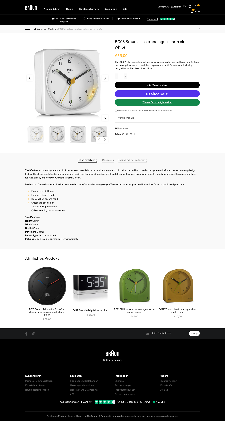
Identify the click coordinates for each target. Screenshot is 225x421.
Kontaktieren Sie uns (35, 385)
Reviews (108, 160)
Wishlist (198, 5)
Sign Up (194, 333)
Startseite (41, 29)
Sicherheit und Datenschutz (84, 389)
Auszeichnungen (123, 385)
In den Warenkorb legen (157, 85)
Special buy (111, 8)
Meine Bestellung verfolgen (38, 381)
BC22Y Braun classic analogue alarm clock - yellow (178, 310)
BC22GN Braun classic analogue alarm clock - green (134, 310)
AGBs (72, 394)
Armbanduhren (52, 8)
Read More (146, 68)
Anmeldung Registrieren (169, 7)
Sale (125, 8)
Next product (197, 29)
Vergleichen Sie (126, 117)
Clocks (69, 8)
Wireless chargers (89, 8)
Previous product (190, 29)
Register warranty (168, 381)
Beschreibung (87, 160)
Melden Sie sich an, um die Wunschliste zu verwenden (145, 110)
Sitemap (164, 389)
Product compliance (125, 394)
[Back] (27, 29)
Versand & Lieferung (132, 160)
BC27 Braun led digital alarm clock (91, 310)
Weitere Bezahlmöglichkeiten (157, 102)
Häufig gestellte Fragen (37, 389)
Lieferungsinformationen (82, 385)
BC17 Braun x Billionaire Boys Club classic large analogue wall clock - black (47, 312)
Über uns (119, 381)
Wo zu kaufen (166, 385)
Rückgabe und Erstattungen (84, 381)
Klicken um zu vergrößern (105, 118)
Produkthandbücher (125, 389)
